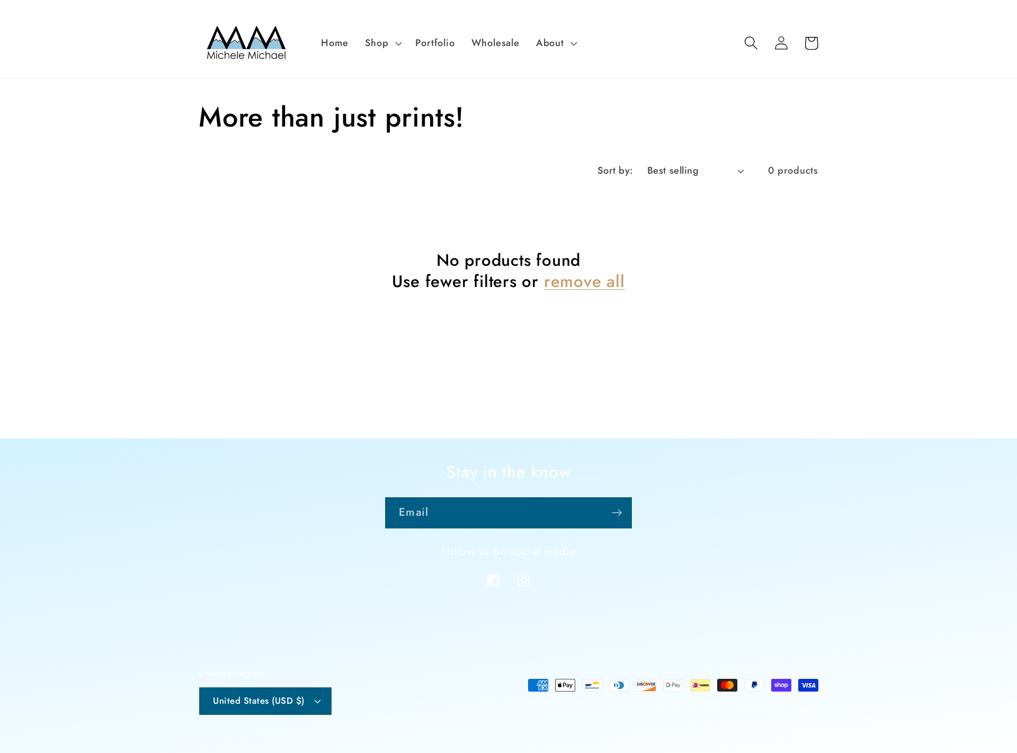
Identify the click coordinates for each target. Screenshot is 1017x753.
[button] (381, 43)
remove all (584, 282)
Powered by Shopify (783, 708)
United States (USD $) (259, 700)
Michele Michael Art (710, 708)
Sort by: (615, 170)
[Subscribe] (617, 513)
